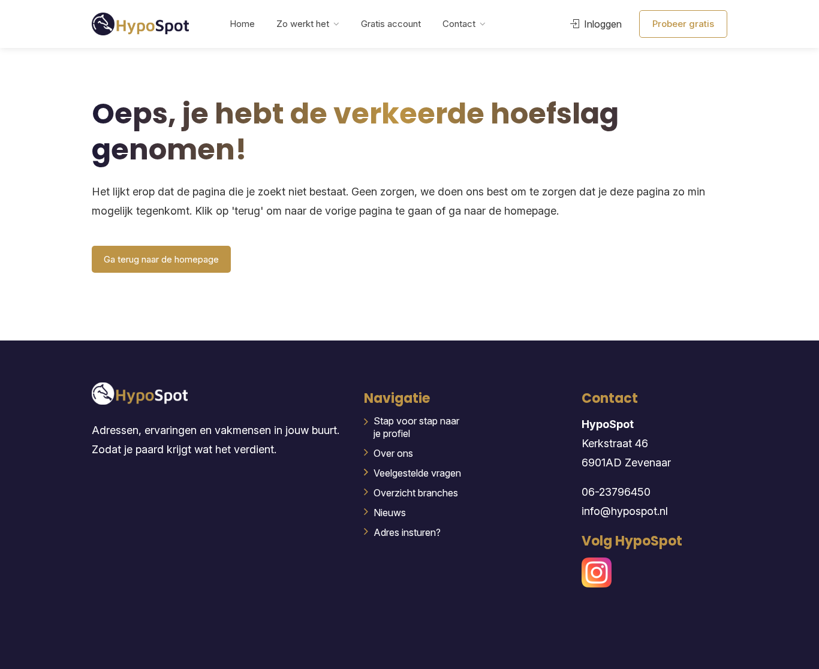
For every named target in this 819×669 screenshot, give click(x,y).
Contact (458, 23)
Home (242, 23)
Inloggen (602, 24)
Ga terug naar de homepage (161, 259)
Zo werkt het (302, 23)
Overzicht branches (416, 493)
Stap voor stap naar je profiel (416, 427)
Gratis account (391, 23)
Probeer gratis (683, 23)
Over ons (393, 453)
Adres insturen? (407, 532)
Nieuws (390, 513)
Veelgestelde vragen (417, 473)
